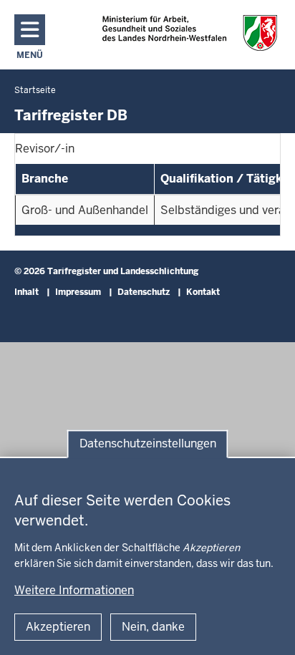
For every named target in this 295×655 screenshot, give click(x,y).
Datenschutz (143, 292)
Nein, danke (153, 626)
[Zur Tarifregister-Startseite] (189, 33)
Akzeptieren (58, 626)
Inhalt (26, 292)
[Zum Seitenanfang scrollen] (266, 628)
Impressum (78, 292)
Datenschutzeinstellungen (147, 443)
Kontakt (203, 292)
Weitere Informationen (74, 590)
